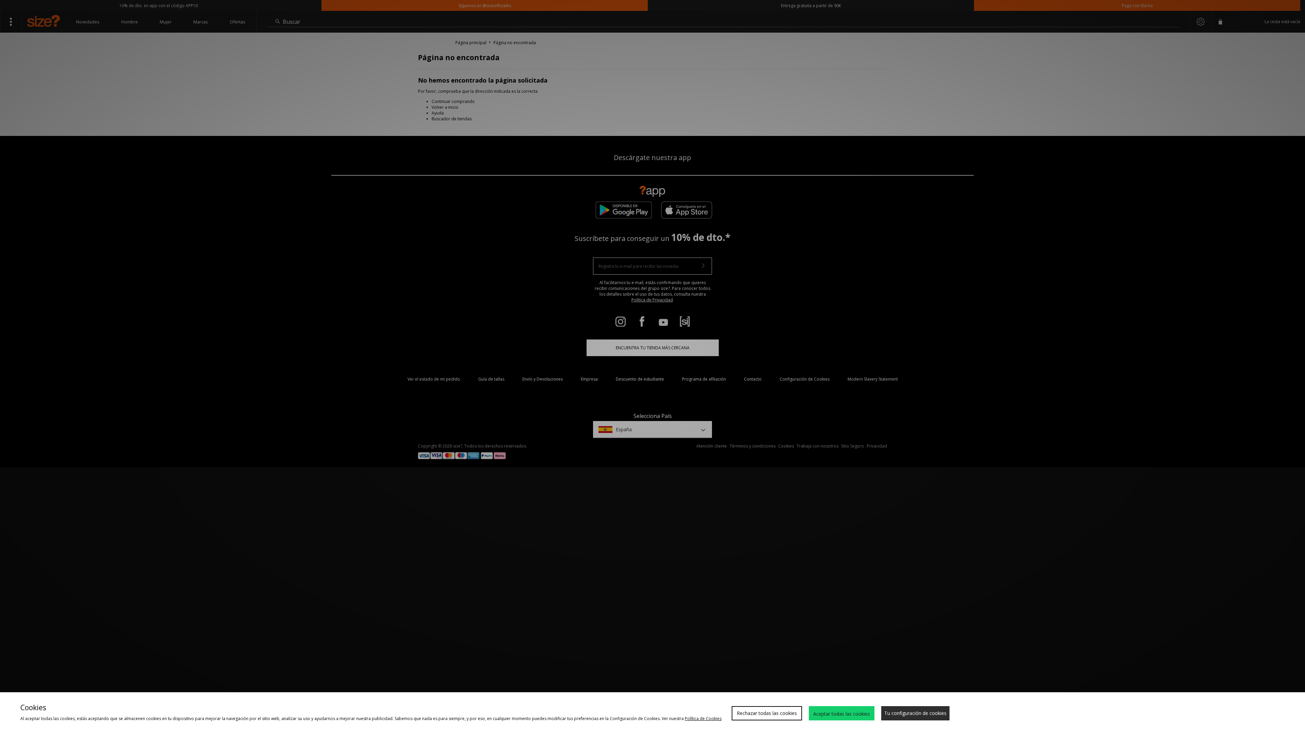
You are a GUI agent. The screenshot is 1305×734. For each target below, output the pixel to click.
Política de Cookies (703, 718)
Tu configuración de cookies (915, 713)
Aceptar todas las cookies (841, 714)
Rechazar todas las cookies (767, 713)
